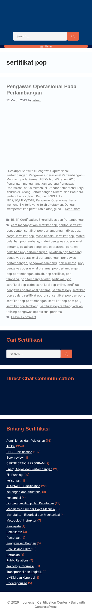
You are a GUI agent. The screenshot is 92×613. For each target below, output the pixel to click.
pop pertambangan (65, 268)
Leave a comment (23, 317)
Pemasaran (14, 532)
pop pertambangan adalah (25, 273)
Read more (72, 209)
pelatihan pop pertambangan (26, 252)
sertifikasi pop (61, 279)
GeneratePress (46, 607)
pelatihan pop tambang (65, 252)
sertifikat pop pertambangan (26, 301)
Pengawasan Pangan (21, 543)
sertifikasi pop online (50, 284)
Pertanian (13, 555)
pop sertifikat (55, 273)
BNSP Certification (24, 219)
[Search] (73, 36)
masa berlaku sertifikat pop (55, 236)
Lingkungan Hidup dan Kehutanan (30, 503)
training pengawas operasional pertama (34, 311)
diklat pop (73, 230)
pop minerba (67, 263)
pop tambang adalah (35, 279)
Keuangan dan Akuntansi (23, 492)
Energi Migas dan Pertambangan (62, 219)
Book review (15, 457)
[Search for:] (40, 36)
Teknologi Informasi (20, 566)
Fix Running (14, 474)
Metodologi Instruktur (21, 520)
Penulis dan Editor (18, 549)
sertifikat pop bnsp (37, 295)
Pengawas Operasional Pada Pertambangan (41, 90)
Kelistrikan (13, 480)
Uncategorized (16, 583)
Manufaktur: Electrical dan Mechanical (33, 514)
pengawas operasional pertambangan (32, 257)
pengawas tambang (43, 263)
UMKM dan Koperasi (20, 577)
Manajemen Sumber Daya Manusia (30, 509)
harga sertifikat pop (20, 236)
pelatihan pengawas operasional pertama (49, 246)
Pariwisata (13, 526)
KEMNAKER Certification (23, 486)
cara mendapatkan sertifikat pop (34, 225)
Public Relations (17, 560)
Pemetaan (13, 537)
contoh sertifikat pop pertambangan (39, 230)
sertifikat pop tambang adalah (61, 306)
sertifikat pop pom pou (64, 301)
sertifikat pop (61, 290)
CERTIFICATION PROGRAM (25, 463)
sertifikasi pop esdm (20, 284)
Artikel (10, 446)
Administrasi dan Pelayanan (25, 440)
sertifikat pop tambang (22, 306)
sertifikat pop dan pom (68, 295)
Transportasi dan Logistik (24, 571)
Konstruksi (13, 497)
